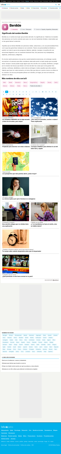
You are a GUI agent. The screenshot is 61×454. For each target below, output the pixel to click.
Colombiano (31, 340)
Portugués (31, 349)
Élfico (54, 340)
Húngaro (54, 344)
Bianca (25, 86)
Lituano (45, 346)
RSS (33, 445)
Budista (32, 337)
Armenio (55, 335)
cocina (17, 441)
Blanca (25, 82)
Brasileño (21, 337)
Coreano (38, 340)
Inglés (4, 346)
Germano (5, 344)
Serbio (17, 351)
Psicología (45, 1)
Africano (11, 335)
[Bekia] (3, 1)
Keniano (31, 346)
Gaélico (46, 342)
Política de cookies (25, 445)
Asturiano (9, 337)
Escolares (39, 436)
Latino (41, 346)
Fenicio (28, 342)
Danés (43, 340)
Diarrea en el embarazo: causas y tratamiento (14, 360)
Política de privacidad (13, 445)
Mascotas (36, 1)
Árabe (44, 335)
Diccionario (11, 433)
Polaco (19, 349)
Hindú (38, 344)
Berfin (56, 82)
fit (48, 441)
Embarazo (4, 436)
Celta (16, 340)
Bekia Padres (5, 22)
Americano (31, 335)
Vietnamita (39, 351)
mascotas (30, 441)
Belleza (18, 1)
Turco (22, 351)
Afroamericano (18, 335)
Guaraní (21, 344)
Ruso (56, 349)
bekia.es (3, 441)
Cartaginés (5, 340)
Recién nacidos (12, 436)
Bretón (26, 337)
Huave (49, 344)
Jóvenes (13, 438)
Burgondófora (33, 82)
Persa (14, 349)
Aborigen (5, 335)
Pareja (31, 1)
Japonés (25, 346)
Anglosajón (38, 335)
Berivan (5, 86)
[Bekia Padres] (5, 5)
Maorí (51, 346)
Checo (20, 340)
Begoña (42, 82)
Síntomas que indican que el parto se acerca (14, 363)
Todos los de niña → (36, 86)
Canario (44, 337)
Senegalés (11, 351)
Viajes (56, 1)
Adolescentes (5, 438)
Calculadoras (48, 430)
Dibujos (55, 430)
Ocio (30, 430)
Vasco (33, 351)
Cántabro (51, 337)
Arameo (49, 335)
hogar (45, 441)
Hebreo (33, 344)
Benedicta (17, 82)
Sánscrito (5, 351)
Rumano (50, 349)
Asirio (4, 337)
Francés (40, 342)
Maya (4, 349)
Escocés (12, 342)
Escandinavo (5, 342)
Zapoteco (50, 351)
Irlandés (9, 346)
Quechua (45, 349)
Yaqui (45, 351)
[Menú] (59, 4)
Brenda (49, 82)
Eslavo (17, 342)
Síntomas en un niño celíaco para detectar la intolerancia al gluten (19, 369)
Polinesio (25, 349)
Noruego (9, 349)
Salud (41, 1)
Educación (24, 430)
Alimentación (5, 430)
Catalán (11, 340)
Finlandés (34, 342)
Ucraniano (28, 351)
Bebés (20, 436)
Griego (15, 344)
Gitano (10, 344)
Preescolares (31, 436)
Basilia (10, 82)
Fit (53, 1)
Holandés (43, 344)
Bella (4, 82)
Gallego (51, 342)
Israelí (14, 346)
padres (21, 441)
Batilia (18, 86)
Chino (25, 340)
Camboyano (38, 337)
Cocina (22, 1)
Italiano (19, 346)
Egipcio (49, 340)
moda (8, 441)
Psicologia (17, 430)
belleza (12, 441)
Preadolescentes (49, 436)
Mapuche (56, 346)
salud (35, 441)
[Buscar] (56, 5)
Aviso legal (4, 445)
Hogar (50, 1)
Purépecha (38, 349)
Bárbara (12, 86)
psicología (40, 441)
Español (23, 342)
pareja (25, 441)
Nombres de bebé (13, 22)
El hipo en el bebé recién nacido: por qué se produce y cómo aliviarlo (20, 366)
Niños (24, 436)
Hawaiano (27, 344)
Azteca (15, 337)
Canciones (4, 433)
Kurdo (36, 346)
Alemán (25, 335)
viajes (51, 441)
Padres (27, 1)
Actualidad (9, 1)
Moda (14, 1)
